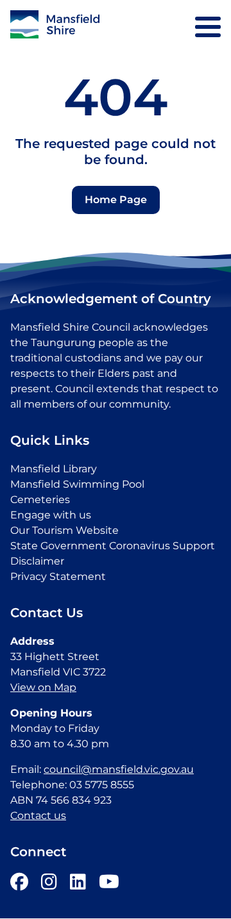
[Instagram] (49, 885)
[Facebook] (19, 885)
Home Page (116, 200)
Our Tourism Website (64, 530)
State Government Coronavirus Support (112, 546)
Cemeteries (40, 499)
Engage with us (50, 515)
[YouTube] (109, 885)
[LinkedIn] (78, 885)
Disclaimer (37, 561)
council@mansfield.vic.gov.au (119, 769)
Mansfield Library (53, 469)
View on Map (43, 687)
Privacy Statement (58, 576)
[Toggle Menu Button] (208, 27)
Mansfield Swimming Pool (77, 484)
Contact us (38, 815)
